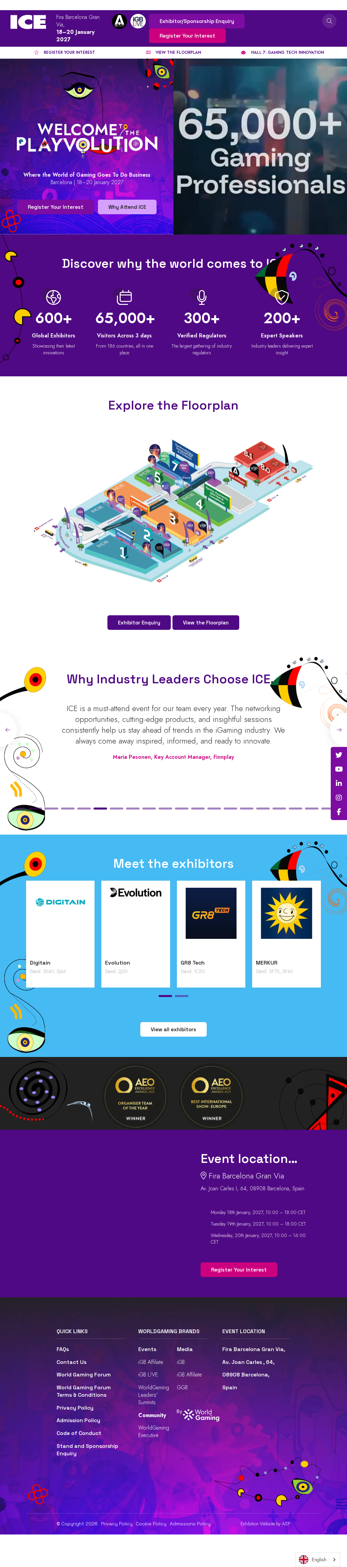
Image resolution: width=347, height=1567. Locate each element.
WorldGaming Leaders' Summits (153, 1395)
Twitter (339, 755)
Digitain (230, 962)
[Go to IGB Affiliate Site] (119, 21)
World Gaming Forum (84, 1374)
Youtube (339, 769)
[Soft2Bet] (99, 922)
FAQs (63, 1349)
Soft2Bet (81, 962)
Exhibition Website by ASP (265, 1524)
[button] (19, 809)
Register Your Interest (187, 35)
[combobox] (317, 1559)
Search (329, 21)
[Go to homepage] (28, 22)
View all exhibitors (173, 1029)
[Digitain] (250, 922)
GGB (182, 1387)
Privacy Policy (75, 1408)
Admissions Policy (190, 1524)
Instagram (339, 798)
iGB (181, 1362)
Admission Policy (78, 1420)
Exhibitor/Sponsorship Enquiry (197, 21)
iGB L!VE (148, 1374)
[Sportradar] (175, 922)
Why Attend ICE (127, 207)
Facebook (339, 812)
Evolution (307, 962)
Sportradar (158, 962)
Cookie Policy (151, 1524)
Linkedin (339, 783)
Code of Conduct (79, 1433)
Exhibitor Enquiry (139, 622)
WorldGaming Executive (153, 1431)
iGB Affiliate (150, 1362)
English (319, 1559)
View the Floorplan (206, 622)
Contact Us (71, 1362)
